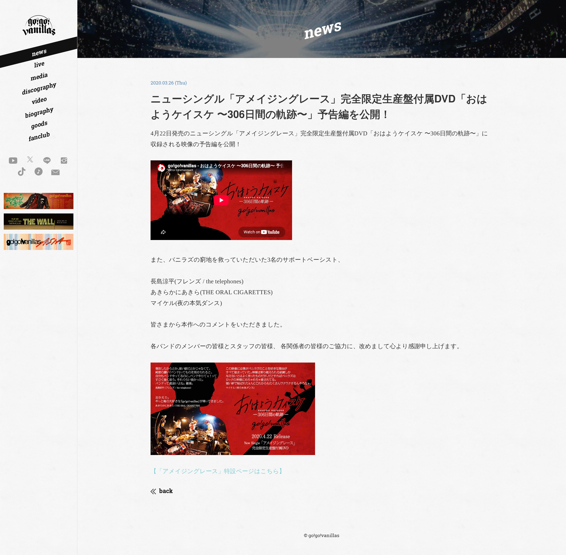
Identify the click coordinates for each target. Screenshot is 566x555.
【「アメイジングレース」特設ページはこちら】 (218, 471)
